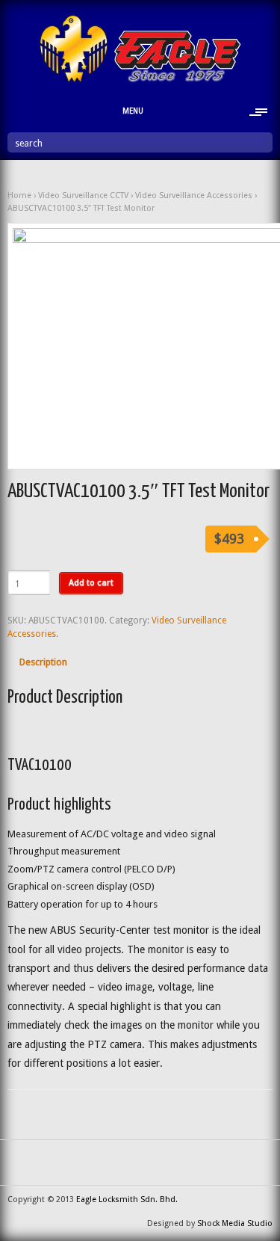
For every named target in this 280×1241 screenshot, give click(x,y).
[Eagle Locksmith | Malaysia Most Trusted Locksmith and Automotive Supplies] (140, 80)
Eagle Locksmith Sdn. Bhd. (127, 1199)
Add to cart (91, 582)
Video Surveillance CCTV (83, 195)
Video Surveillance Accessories (193, 195)
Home (19, 195)
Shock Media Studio (235, 1223)
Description (43, 662)
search (29, 143)
